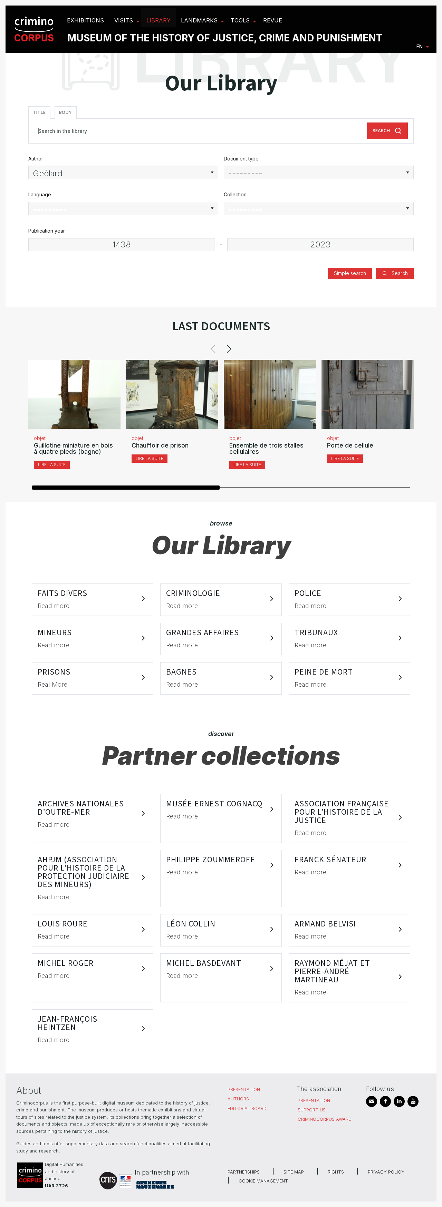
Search (381, 130)
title (39, 112)
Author (35, 158)
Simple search (350, 273)
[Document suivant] (229, 349)
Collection (235, 194)
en (419, 46)
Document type (241, 158)
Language (39, 194)
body (65, 112)
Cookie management (263, 1181)
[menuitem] (35, 29)
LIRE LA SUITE (52, 464)
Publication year (46, 231)
